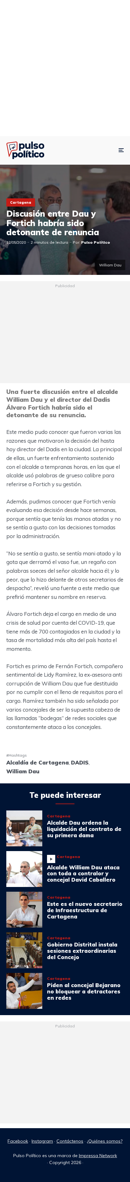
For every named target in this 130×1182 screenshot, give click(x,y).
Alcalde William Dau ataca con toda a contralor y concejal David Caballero (83, 873)
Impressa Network (98, 1155)
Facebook (18, 1141)
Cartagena (20, 202)
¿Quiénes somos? (104, 1141)
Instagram (42, 1141)
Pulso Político (95, 242)
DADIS (80, 762)
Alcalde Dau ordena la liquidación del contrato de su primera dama (84, 829)
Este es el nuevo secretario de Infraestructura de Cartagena (84, 910)
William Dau (22, 771)
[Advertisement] (65, 68)
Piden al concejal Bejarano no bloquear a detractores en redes (84, 991)
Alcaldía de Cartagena (37, 762)
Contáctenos (69, 1141)
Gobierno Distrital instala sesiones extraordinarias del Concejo (82, 950)
